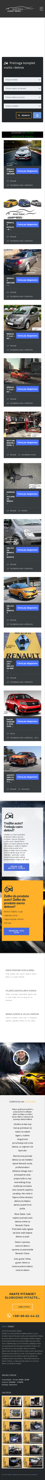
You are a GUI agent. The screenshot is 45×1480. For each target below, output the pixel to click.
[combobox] (22, 79)
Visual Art (34, 1474)
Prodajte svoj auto (16, 931)
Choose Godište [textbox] (12, 106)
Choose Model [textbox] (11, 79)
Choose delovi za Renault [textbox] (16, 88)
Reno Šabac (13, 1474)
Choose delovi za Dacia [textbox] (15, 97)
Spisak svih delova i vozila (16, 867)
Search (25, 115)
